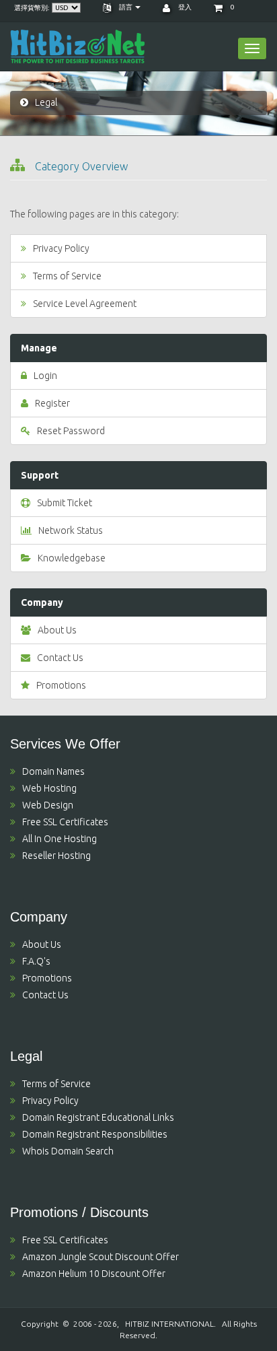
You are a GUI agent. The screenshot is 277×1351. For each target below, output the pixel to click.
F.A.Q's (36, 961)
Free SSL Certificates (65, 822)
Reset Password (71, 430)
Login (45, 375)
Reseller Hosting (56, 855)
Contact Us (60, 657)
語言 (126, 7)
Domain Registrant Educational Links (98, 1117)
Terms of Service (67, 276)
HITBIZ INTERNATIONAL (169, 1323)
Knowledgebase (72, 558)
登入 (184, 7)
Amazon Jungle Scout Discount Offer (100, 1256)
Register (52, 403)
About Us (57, 630)
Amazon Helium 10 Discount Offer (93, 1273)
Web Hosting (49, 788)
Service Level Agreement (84, 303)
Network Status (70, 530)
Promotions (61, 685)
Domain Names (53, 771)
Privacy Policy (61, 248)
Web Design (47, 805)
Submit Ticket (64, 502)
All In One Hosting (59, 838)
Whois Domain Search (68, 1151)
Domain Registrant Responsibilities (94, 1134)
